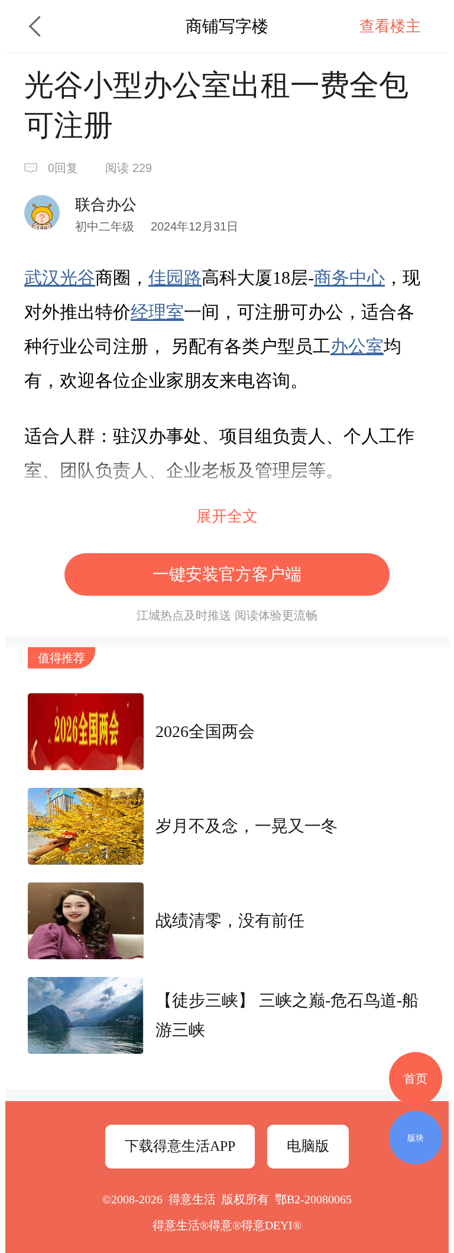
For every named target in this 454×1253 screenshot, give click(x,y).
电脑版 (308, 1146)
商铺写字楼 (227, 26)
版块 (415, 1137)
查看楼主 (390, 26)
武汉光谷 (59, 277)
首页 (415, 1078)
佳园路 (175, 277)
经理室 (157, 312)
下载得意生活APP (180, 1146)
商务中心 (349, 277)
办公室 (357, 346)
